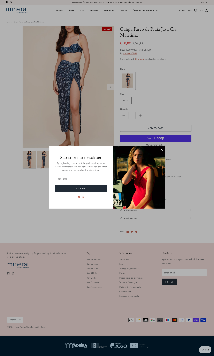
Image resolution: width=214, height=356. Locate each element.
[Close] (161, 149)
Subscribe (81, 188)
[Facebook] (79, 197)
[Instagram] (83, 197)
